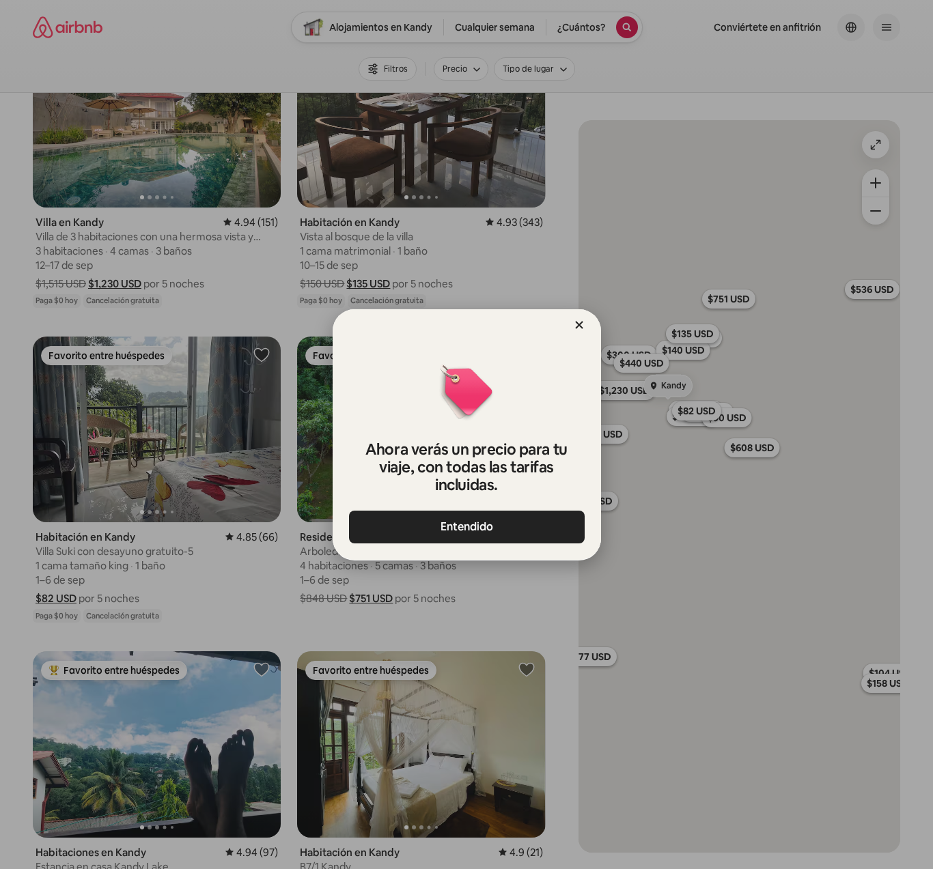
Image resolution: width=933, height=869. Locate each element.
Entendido (467, 526)
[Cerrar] (579, 324)
